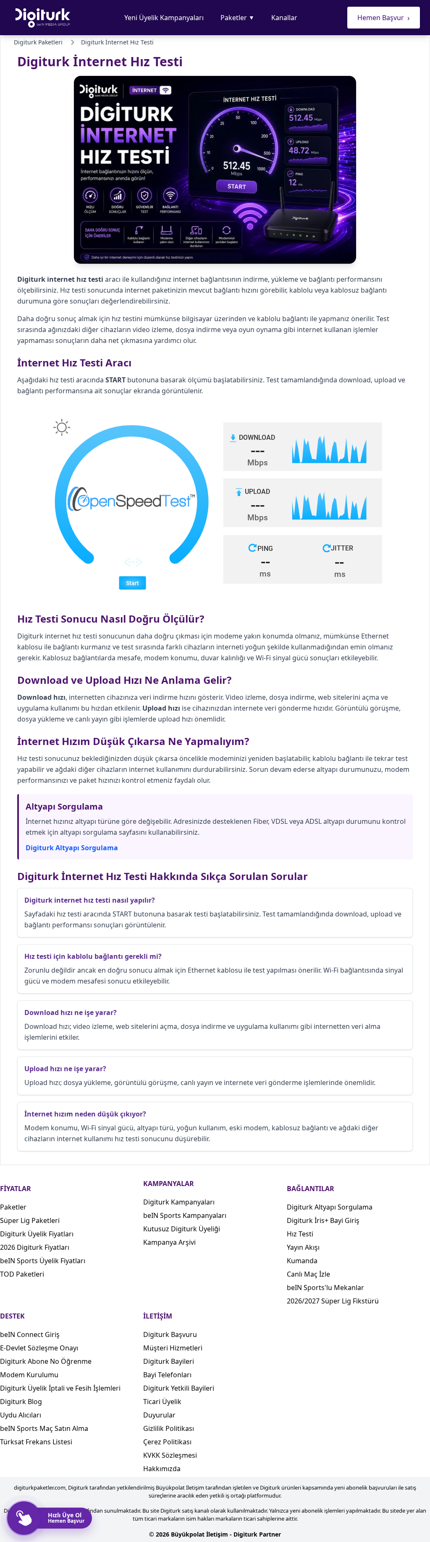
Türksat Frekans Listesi (36, 1441)
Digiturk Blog (21, 1401)
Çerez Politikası (167, 1441)
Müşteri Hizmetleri (172, 1347)
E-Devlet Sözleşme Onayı (39, 1347)
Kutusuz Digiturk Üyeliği (181, 1228)
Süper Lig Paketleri (30, 1220)
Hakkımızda (162, 1468)
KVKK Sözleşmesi (170, 1455)
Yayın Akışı (303, 1247)
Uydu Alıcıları (20, 1415)
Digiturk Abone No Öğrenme (46, 1361)
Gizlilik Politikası (168, 1428)
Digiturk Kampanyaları (179, 1202)
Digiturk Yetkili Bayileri (178, 1388)
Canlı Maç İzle (308, 1274)
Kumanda (302, 1260)
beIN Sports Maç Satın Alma (44, 1428)
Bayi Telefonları (167, 1374)
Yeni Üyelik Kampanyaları (164, 17)
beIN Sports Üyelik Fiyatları (42, 1260)
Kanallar (284, 17)
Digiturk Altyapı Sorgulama (72, 847)
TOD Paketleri (22, 1274)
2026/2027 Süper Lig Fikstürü (333, 1301)
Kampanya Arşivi (169, 1242)
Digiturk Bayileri (168, 1361)
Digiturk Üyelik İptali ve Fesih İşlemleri (60, 1388)
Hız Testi (300, 1233)
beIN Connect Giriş (30, 1334)
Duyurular (159, 1415)
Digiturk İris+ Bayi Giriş (323, 1220)
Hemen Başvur (383, 18)
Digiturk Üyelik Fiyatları (36, 1233)
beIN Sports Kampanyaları (184, 1215)
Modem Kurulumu (29, 1374)
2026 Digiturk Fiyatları (34, 1247)
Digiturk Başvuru (170, 1334)
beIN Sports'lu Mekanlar (325, 1287)
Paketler (237, 17)
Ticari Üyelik (162, 1401)
